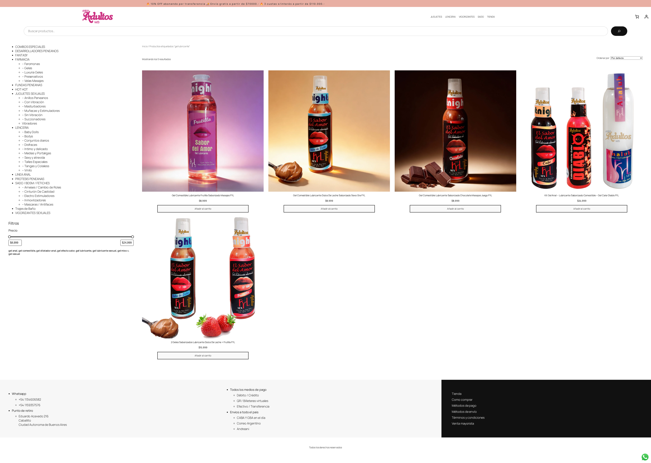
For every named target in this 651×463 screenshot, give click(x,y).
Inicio (144, 46)
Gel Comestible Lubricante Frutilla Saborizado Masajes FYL (203, 195)
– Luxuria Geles (32, 72)
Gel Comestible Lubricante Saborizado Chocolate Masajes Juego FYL (455, 195)
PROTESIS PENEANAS (29, 179)
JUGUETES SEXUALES (30, 94)
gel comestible (26, 250)
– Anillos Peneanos (35, 98)
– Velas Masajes (33, 81)
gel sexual (14, 253)
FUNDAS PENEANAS (28, 85)
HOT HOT (21, 89)
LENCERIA (22, 128)
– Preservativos (32, 76)
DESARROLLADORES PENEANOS (36, 51)
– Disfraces (29, 145)
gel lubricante (84, 250)
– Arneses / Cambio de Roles (41, 187)
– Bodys (27, 136)
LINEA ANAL (23, 174)
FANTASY (21, 55)
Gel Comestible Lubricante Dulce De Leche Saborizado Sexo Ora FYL (329, 195)
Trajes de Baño (25, 209)
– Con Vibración (33, 102)
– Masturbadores (34, 106)
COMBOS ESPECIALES (30, 47)
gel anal (12, 250)
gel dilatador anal (46, 250)
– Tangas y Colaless (35, 166)
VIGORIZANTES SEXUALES (32, 213)
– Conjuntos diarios (35, 140)
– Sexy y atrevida (33, 157)
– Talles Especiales (34, 162)
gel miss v (123, 250)
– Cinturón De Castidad (38, 191)
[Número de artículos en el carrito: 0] (637, 16)
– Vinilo (27, 170)
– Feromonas (31, 64)
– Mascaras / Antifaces (37, 204)
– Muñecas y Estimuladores (41, 111)
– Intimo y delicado (35, 149)
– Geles (27, 68)
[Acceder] (646, 16)
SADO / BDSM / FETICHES (32, 183)
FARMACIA (22, 59)
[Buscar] (619, 31)
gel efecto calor (65, 250)
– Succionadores (33, 119)
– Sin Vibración (32, 115)
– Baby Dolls (30, 132)
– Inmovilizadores (34, 200)
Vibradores (29, 123)
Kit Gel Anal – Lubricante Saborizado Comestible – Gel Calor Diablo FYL (582, 195)
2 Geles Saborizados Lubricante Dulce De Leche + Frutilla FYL (203, 342)
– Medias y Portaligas (36, 153)
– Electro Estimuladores (38, 196)
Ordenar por (603, 58)
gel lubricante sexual (104, 250)
